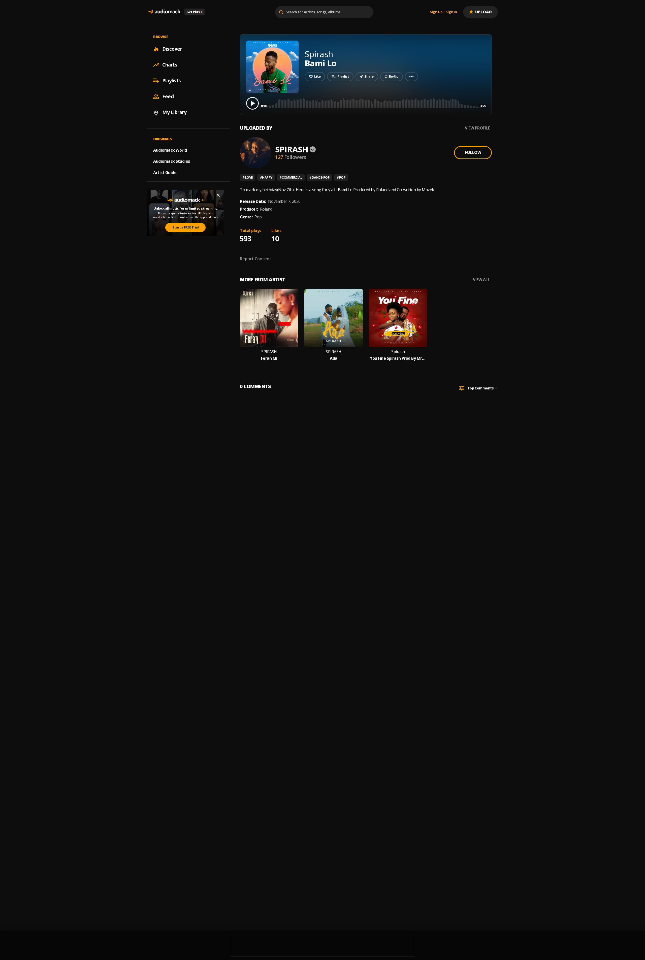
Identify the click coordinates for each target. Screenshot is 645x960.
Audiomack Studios (171, 161)
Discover (172, 49)
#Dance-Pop (319, 177)
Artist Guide (164, 172)
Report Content (255, 258)
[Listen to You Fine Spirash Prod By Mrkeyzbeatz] (398, 318)
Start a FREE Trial (185, 227)
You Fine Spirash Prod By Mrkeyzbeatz (398, 358)
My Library (174, 112)
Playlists (171, 80)
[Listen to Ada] (333, 318)
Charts (169, 64)
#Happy (266, 177)
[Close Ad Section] (218, 195)
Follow (473, 152)
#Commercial (290, 177)
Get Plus (194, 12)
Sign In (451, 12)
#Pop (341, 177)
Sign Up (436, 12)
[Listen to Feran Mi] (269, 318)
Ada (333, 358)
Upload (483, 12)
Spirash (398, 351)
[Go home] (163, 12)
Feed (168, 96)
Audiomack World (170, 150)
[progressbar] (374, 103)
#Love (247, 177)
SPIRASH (291, 149)
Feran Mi (269, 358)
